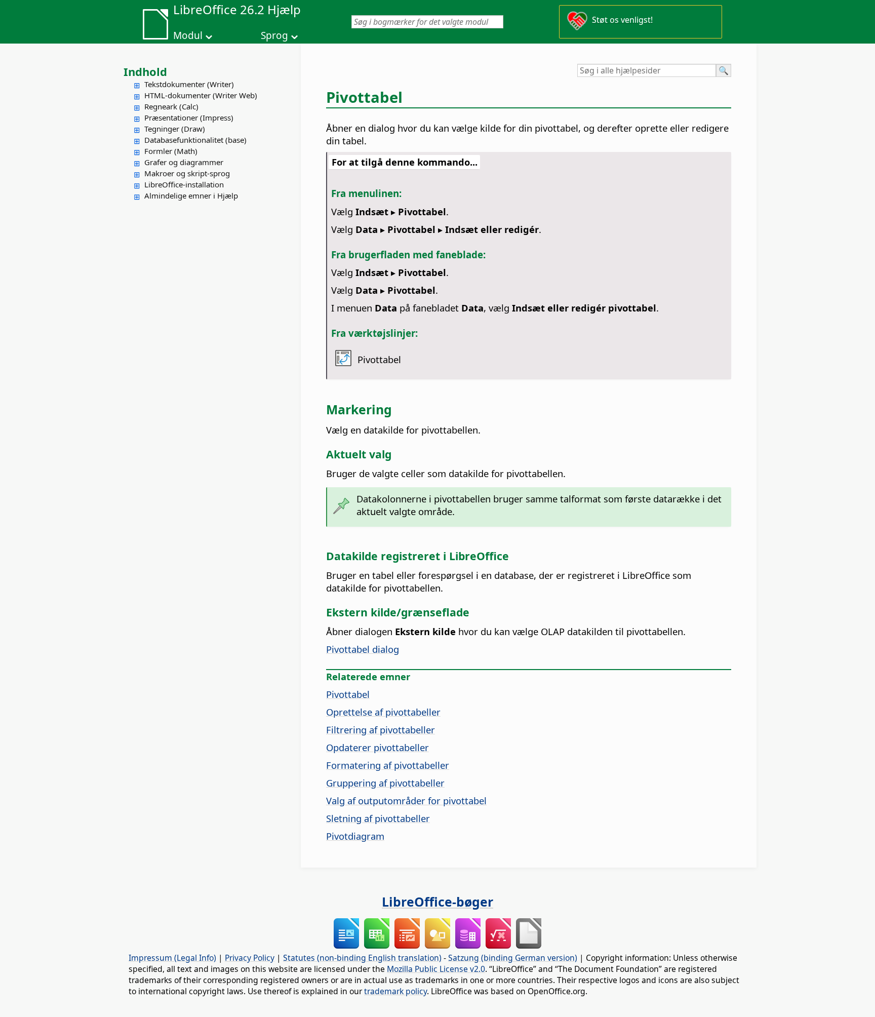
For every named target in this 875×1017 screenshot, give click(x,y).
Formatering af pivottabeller (387, 765)
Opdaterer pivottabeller (377, 747)
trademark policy (395, 991)
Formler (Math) (170, 151)
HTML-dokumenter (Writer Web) (200, 95)
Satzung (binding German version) (512, 957)
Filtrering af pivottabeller (380, 729)
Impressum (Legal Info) (172, 957)
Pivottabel (348, 694)
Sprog (274, 35)
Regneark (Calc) (171, 106)
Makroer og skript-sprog (187, 173)
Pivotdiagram (355, 836)
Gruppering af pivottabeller (385, 782)
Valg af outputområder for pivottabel (406, 800)
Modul (188, 35)
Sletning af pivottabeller (378, 818)
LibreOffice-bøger (437, 901)
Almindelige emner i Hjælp (191, 195)
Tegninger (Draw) (174, 129)
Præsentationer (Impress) (188, 117)
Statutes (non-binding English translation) (362, 957)
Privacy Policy (249, 957)
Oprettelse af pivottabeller (383, 712)
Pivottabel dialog (362, 649)
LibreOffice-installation (184, 184)
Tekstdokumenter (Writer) (189, 84)
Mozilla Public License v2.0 (436, 968)
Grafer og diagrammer (183, 162)
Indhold (145, 71)
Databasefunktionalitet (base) (195, 140)
